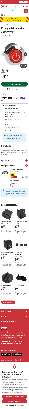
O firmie (3, 316)
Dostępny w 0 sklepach (16, 185)
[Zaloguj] (16, 6)
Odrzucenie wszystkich (14, 401)
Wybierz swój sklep (8, 15)
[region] (14, 385)
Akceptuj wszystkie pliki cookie (14, 396)
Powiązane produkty (8, 165)
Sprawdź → (19, 20)
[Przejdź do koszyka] (23, 6)
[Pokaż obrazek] (3, 70)
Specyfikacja (5, 160)
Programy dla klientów (8, 321)
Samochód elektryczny (19, 171)
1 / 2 (22, 65)
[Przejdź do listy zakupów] (19, 6)
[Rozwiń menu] (27, 6)
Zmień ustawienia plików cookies (14, 405)
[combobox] (14, 11)
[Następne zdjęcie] (25, 54)
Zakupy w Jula (6, 311)
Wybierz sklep (8, 130)
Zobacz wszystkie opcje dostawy (13, 119)
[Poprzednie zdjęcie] (3, 54)
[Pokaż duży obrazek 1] (14, 54)
